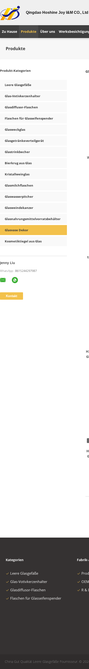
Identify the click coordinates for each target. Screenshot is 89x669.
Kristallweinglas (17, 174)
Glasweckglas (15, 129)
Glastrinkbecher (17, 152)
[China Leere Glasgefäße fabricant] (10, 12)
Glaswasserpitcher (19, 196)
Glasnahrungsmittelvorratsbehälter (33, 219)
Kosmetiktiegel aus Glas (23, 241)
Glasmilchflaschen (19, 185)
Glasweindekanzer (19, 208)
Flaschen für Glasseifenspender (29, 118)
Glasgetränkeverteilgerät (24, 141)
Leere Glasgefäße (18, 85)
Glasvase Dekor (16, 230)
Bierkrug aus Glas (18, 163)
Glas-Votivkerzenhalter (22, 96)
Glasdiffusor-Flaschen (21, 107)
